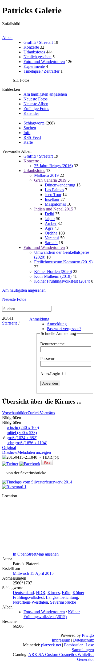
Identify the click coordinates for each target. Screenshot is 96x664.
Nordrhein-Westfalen (30, 602)
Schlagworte (34, 123)
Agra (49, 228)
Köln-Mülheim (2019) (52, 276)
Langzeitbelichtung (62, 597)
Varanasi (52, 238)
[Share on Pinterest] (47, 464)
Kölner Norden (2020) (53, 271)
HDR (40, 592)
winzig (23, 427)
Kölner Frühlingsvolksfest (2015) (51, 614)
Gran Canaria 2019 (50, 180)
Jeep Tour (53, 194)
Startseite (9, 323)
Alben (7, 37)
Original (9, 447)
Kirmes (53, 592)
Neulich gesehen (37, 56)
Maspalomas (55, 204)
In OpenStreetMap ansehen (36, 554)
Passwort (47, 358)
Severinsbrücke (63, 602)
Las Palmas (54, 190)
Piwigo (88, 635)
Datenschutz (83, 640)
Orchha (51, 233)
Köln (66, 592)
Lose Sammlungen (83, 647)
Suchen (29, 128)
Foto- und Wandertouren (44, 61)
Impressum (61, 640)
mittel (22, 432)
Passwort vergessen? (64, 328)
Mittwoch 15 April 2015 (33, 573)
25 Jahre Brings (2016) (53, 165)
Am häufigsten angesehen (45, 94)
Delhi (49, 214)
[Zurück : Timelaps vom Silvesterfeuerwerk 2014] (37, 482)
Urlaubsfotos (34, 52)
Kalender (31, 113)
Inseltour (52, 199)
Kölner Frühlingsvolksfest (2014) (62, 281)
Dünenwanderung (60, 185)
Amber (51, 223)
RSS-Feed (32, 137)
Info (26, 132)
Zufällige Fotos (36, 108)
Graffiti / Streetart (38, 42)
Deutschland (23, 592)
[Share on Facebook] (29, 464)
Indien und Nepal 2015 (53, 209)
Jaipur (50, 218)
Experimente (34, 66)
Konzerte (31, 47)
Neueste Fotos (35, 99)
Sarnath (51, 242)
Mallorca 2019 (46, 175)
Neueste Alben (35, 103)
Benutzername (52, 344)
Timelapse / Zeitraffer (41, 71)
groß (22, 437)
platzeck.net (51, 645)
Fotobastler (73, 645)
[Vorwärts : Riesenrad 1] (14, 487)
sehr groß (27, 442)
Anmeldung (39, 319)
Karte (28, 142)
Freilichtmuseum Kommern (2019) (63, 262)
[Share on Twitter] (10, 464)
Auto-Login (50, 374)
